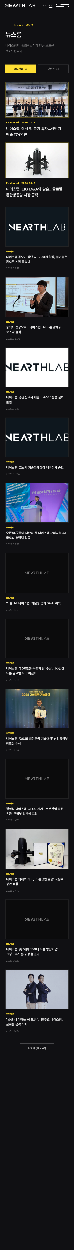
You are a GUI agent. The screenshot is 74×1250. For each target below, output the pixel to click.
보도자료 (20, 68)
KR (50, 5)
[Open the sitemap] (62, 5)
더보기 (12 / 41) (37, 1048)
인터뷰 (53, 68)
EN (45, 5)
